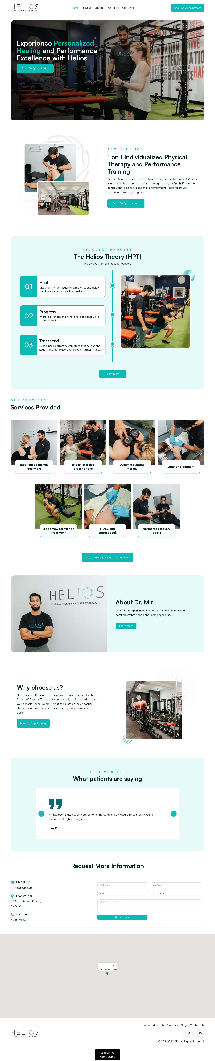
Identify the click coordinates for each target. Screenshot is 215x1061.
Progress (47, 311)
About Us (158, 1025)
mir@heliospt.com (22, 887)
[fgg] (41, 814)
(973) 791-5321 (19, 919)
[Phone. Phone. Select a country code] (155, 893)
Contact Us (197, 1025)
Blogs (184, 1025)
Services (172, 1025)
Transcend (49, 340)
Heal (43, 282)
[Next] (174, 814)
